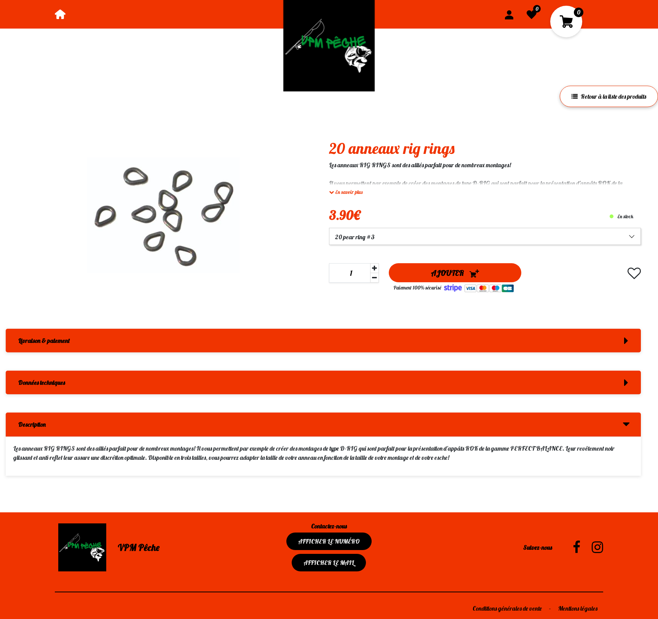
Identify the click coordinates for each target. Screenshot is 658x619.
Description (32, 424)
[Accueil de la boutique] (60, 14)
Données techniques (41, 382)
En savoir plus (348, 192)
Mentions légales (577, 608)
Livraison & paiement (44, 340)
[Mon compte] (509, 14)
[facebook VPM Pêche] (570, 547)
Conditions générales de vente (508, 608)
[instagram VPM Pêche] (591, 547)
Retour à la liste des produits (613, 96)
